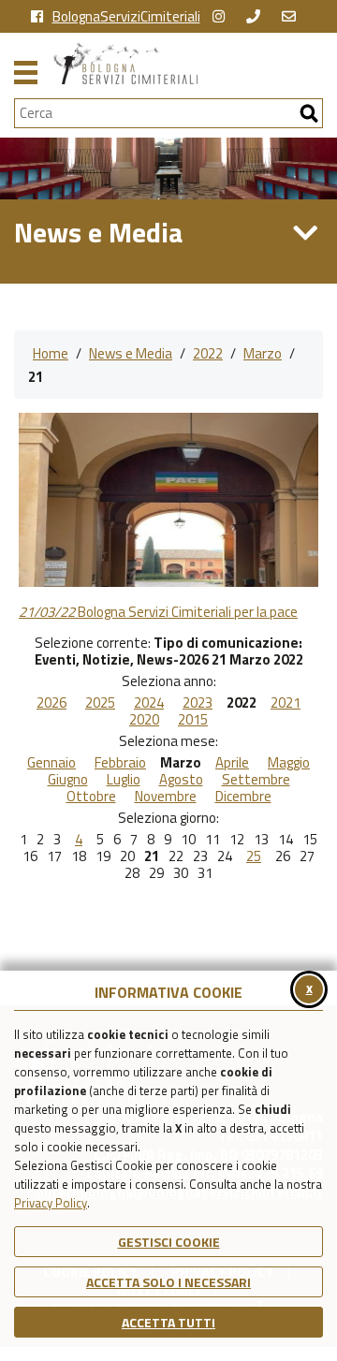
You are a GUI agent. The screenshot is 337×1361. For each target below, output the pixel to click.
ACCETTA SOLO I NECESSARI (168, 1282)
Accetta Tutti (168, 1322)
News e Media (130, 353)
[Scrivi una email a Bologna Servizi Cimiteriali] (293, 16)
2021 (285, 703)
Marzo (262, 353)
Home (50, 353)
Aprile (232, 762)
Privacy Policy (50, 1202)
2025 (100, 703)
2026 (51, 703)
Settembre (256, 779)
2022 (208, 353)
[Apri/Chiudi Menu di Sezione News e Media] (305, 233)
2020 (144, 719)
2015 (193, 719)
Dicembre (243, 796)
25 (253, 856)
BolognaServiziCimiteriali (126, 16)
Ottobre (91, 796)
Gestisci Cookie (169, 1241)
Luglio (123, 779)
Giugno (68, 779)
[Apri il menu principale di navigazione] (25, 70)
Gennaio (51, 762)
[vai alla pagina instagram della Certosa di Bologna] (223, 16)
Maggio (289, 762)
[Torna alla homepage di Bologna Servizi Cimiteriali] (188, 63)
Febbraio (120, 762)
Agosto (181, 779)
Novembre (166, 796)
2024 (149, 703)
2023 (197, 703)
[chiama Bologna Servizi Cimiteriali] (258, 16)
